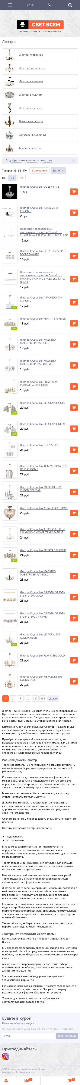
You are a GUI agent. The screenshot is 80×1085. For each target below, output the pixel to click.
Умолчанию (39, 170)
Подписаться (67, 1035)
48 (21, 178)
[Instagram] (5, 1056)
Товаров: (7, 170)
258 (43, 698)
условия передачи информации (57, 1028)
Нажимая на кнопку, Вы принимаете (38, 1028)
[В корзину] (74, 191)
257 (35, 698)
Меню (30, 4)
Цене (56, 170)
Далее (53, 698)
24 (12, 178)
